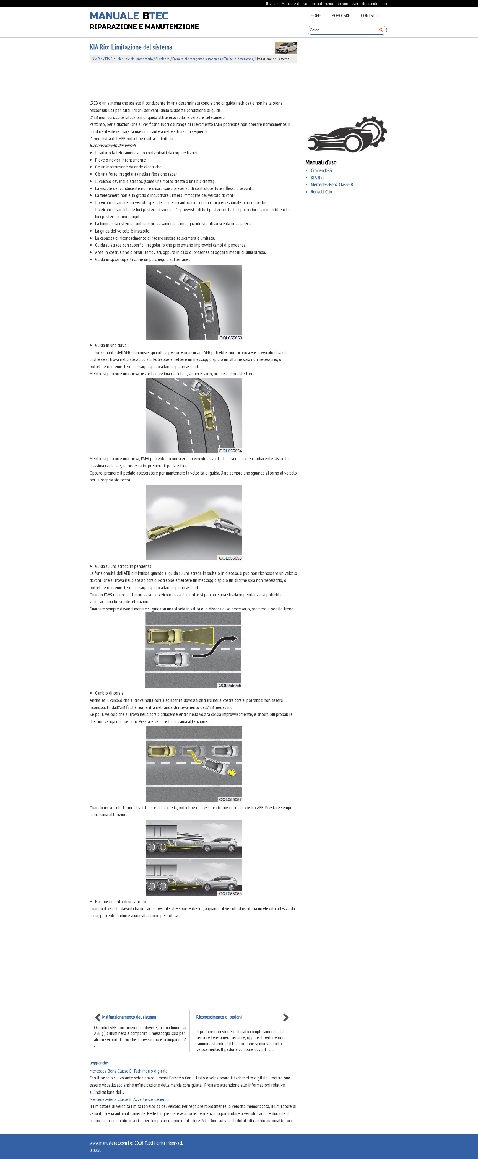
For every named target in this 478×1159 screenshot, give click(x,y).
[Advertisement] (193, 81)
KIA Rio (97, 58)
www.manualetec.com (108, 1143)
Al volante (162, 58)
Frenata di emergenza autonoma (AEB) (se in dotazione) (212, 58)
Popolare (341, 15)
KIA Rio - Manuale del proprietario (129, 58)
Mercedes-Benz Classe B (332, 184)
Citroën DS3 (321, 170)
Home (316, 15)
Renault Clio (321, 191)
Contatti (370, 15)
